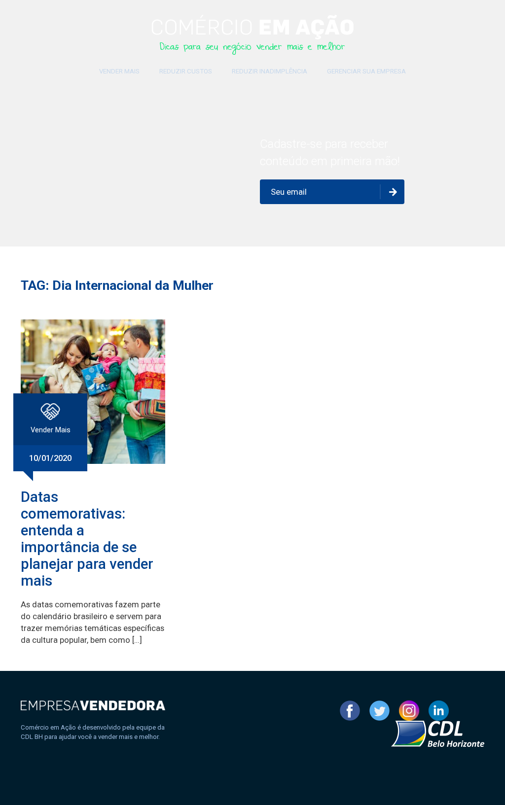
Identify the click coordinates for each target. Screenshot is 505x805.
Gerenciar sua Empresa (366, 71)
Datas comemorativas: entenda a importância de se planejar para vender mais (87, 539)
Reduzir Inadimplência (269, 71)
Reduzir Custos (185, 71)
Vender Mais (119, 71)
